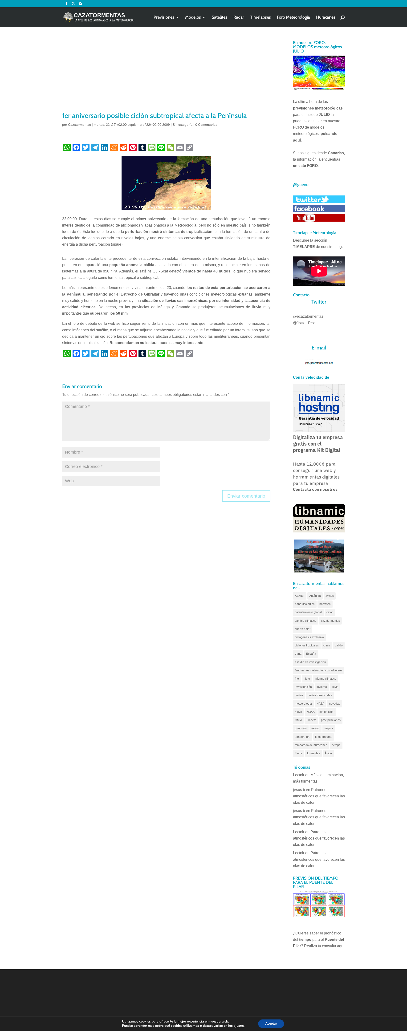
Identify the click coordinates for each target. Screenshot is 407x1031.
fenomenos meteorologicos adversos (318, 670)
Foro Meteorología (293, 18)
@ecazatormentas (308, 316)
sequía (328, 728)
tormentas (313, 753)
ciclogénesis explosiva (309, 637)
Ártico (328, 753)
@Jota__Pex (304, 323)
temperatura (302, 737)
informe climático (325, 678)
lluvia (335, 687)
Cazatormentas (79, 124)
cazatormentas (330, 620)
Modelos (193, 18)
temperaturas (323, 737)
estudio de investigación (310, 662)
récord (315, 728)
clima (326, 645)
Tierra (298, 753)
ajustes (239, 1026)
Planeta (311, 720)
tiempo (336, 745)
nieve (298, 712)
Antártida (315, 595)
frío (297, 678)
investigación (303, 687)
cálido (339, 645)
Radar (238, 18)
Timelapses (260, 18)
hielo (307, 678)
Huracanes (325, 18)
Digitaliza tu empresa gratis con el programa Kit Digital (318, 443)
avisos (330, 595)
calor (329, 612)
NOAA (311, 712)
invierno (322, 687)
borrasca (325, 604)
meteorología (303, 703)
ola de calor (326, 712)
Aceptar (271, 1023)
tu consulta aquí (331, 946)
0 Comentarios (206, 124)
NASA (320, 703)
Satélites (219, 18)
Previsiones (164, 18)
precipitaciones (331, 720)
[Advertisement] (166, 75)
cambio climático (305, 620)
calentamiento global (308, 612)
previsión (301, 728)
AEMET (300, 595)
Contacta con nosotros (315, 489)
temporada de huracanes (311, 745)
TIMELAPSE (304, 247)
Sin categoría (182, 124)
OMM (298, 720)
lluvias (299, 695)
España (311, 653)
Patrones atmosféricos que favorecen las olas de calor (319, 796)
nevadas (334, 703)
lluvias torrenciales (320, 695)
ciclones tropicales (307, 645)
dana (298, 653)
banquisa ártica (305, 604)
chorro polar (302, 629)
